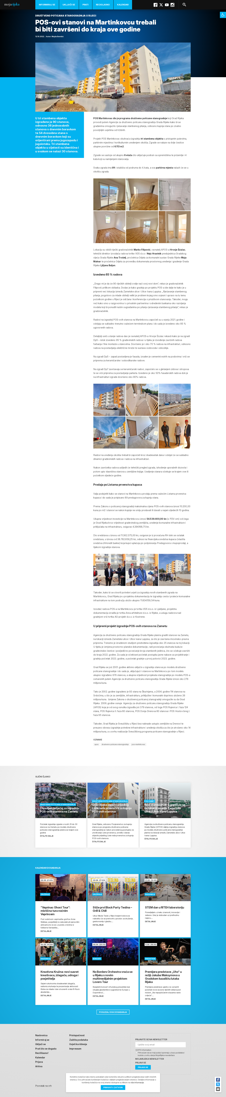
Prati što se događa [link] (45, 1048)
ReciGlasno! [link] (41, 1053)
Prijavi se (140, 1062)
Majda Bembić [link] (58, 36)
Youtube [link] (167, 5)
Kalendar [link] (123, 4)
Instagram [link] (172, 5)
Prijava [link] (39, 1062)
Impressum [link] (75, 1048)
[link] (223, 15)
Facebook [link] (155, 5)
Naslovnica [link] (41, 1035)
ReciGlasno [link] (103, 4)
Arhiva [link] (38, 1066)
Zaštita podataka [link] (78, 1040)
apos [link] (97, 744)
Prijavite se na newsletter (151, 1039)
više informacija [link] (137, 1082)
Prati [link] (86, 4)
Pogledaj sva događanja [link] (113, 1012)
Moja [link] (11, 4)
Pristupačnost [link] (77, 1035)
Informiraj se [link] (47, 4)
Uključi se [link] (69, 4)
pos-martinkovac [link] (138, 744)
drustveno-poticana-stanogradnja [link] (115, 744)
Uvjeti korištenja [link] (78, 1044)
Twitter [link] (161, 5)
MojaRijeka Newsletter (149, 1059)
